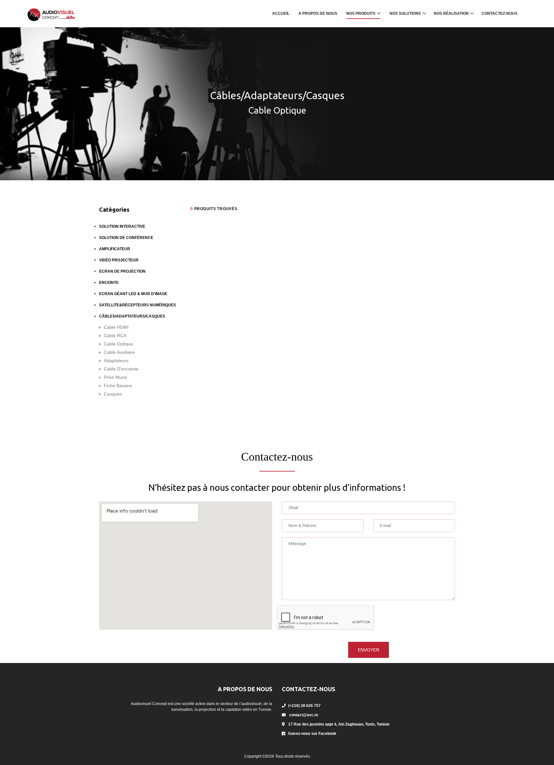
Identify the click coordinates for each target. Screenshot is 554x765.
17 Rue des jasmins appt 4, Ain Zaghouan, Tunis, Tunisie (338, 724)
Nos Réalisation (451, 13)
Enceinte (109, 282)
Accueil (281, 13)
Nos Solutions (405, 13)
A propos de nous (317, 13)
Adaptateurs (116, 360)
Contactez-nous (499, 13)
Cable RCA (115, 335)
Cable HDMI (116, 327)
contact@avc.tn (303, 715)
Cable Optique (118, 343)
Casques (113, 393)
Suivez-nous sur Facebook (312, 733)
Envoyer (368, 649)
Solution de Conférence (126, 237)
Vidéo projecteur (118, 260)
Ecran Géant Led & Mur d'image (133, 294)
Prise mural (115, 377)
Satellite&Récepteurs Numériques (137, 305)
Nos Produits (360, 13)
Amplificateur (114, 249)
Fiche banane (118, 385)
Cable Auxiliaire (119, 352)
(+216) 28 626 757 (304, 705)
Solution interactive (122, 226)
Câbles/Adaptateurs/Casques (132, 316)
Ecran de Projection (122, 271)
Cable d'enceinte (121, 368)
